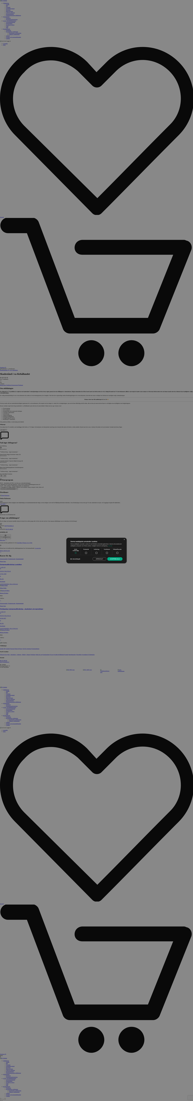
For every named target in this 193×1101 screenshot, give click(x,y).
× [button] (124, 539)
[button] (75, 559)
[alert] (96, 550)
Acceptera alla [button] (115, 559)
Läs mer (110, 545)
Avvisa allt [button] (99, 559)
